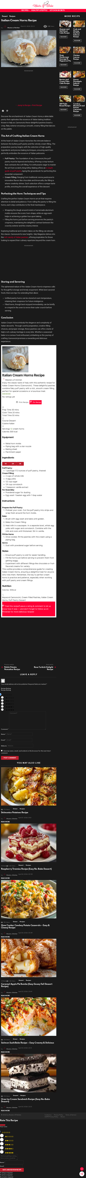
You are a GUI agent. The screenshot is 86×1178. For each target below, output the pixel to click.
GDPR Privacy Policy (51, 1117)
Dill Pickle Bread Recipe (64, 105)
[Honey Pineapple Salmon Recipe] (79, 74)
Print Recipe (37, 105)
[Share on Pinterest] (7, 111)
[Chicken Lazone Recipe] (79, 50)
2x (13, 464)
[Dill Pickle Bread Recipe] (65, 98)
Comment (5, 729)
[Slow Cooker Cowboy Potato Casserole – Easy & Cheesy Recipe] (28, 899)
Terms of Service (70, 1115)
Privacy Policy (58, 1115)
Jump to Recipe (24, 105)
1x (6, 464)
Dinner (15, 809)
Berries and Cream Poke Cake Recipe (64, 81)
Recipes (24, 10)
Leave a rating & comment (31, 606)
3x (20, 464)
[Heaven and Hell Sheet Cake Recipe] (65, 24)
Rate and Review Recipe (12, 1170)
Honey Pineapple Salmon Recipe (77, 82)
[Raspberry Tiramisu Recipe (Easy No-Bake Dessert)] (28, 843)
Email (3, 740)
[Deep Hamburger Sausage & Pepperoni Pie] (65, 50)
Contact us (48, 1115)
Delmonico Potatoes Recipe (14, 813)
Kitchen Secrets (57, 10)
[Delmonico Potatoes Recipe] (28, 786)
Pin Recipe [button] (36, 402)
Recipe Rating (6, 688)
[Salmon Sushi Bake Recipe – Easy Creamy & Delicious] (28, 1016)
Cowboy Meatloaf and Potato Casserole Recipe (79, 107)
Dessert (21, 865)
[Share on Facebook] (3, 111)
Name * (2, 1162)
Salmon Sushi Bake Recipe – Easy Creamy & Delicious (27, 1043)
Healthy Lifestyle (39, 10)
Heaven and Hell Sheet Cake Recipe (64, 31)
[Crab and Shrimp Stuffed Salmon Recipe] (79, 24)
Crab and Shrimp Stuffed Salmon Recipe (77, 33)
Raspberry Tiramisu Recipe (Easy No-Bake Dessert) (26, 869)
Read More (5, 822)
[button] (3, 394)
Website (4, 746)
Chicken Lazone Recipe (76, 57)
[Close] (2, 1125)
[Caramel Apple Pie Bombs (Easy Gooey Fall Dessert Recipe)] (28, 958)
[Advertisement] (28, 87)
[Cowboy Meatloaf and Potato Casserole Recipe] (79, 98)
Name (3, 734)
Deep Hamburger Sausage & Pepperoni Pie (65, 58)
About (63, 1117)
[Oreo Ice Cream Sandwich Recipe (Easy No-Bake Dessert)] (28, 1073)
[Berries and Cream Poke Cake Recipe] (65, 74)
